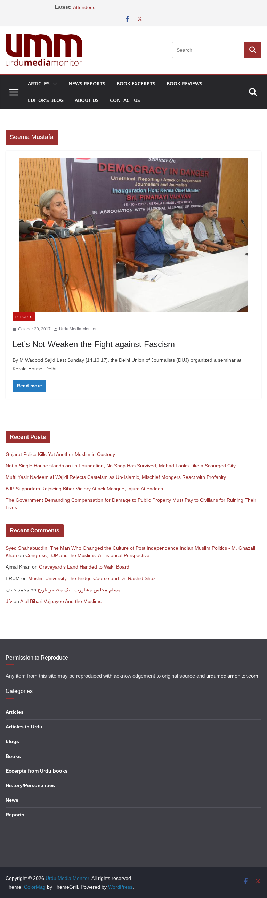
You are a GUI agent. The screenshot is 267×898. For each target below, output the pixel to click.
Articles (39, 83)
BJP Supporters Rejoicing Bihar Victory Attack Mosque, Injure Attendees (84, 488)
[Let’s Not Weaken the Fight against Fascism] (133, 235)
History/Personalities (30, 785)
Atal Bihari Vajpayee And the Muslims (61, 601)
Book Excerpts (135, 83)
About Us (87, 100)
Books (13, 756)
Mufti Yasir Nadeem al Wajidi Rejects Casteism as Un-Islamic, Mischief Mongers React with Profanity (116, 477)
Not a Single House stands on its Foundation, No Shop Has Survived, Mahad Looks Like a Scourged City (121, 465)
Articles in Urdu (24, 726)
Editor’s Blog (46, 100)
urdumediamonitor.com (232, 676)
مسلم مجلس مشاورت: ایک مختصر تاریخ (79, 590)
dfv (9, 601)
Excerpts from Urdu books (37, 771)
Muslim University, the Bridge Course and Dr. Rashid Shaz (92, 578)
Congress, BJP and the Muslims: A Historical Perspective (87, 555)
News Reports (86, 83)
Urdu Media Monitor (78, 329)
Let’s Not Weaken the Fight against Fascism (94, 344)
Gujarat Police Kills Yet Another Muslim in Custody (60, 454)
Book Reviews (184, 83)
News (12, 800)
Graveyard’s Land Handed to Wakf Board (84, 567)
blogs (12, 741)
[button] (53, 84)
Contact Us (125, 100)
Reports (23, 317)
